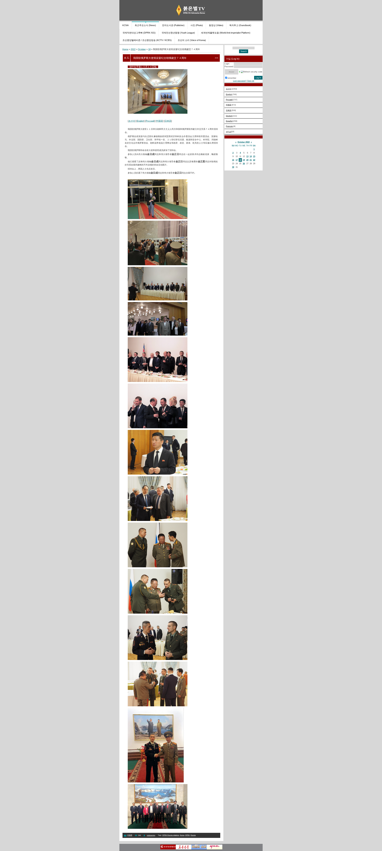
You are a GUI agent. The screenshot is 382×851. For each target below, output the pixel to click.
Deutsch (229, 116)
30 (233, 167)
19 (244, 160)
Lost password (239, 81)
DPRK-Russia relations (170, 835)
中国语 (159, 121)
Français (229, 126)
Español (229, 121)
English (140, 121)
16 (233, 160)
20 (247, 160)
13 (247, 156)
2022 (133, 49)
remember (232, 78)
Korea (182, 835)
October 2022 (244, 142)
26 (244, 163)
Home (125, 49)
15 (254, 156)
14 (251, 156)
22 (254, 160)
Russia (193, 835)
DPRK (187, 835)
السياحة (229, 131)
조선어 (131, 121)
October (142, 49)
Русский (150, 121)
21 (251, 160)
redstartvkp (151, 835)
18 (149, 49)
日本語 (168, 121)
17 (237, 160)
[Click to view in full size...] (157, 113)
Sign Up (250, 81)
